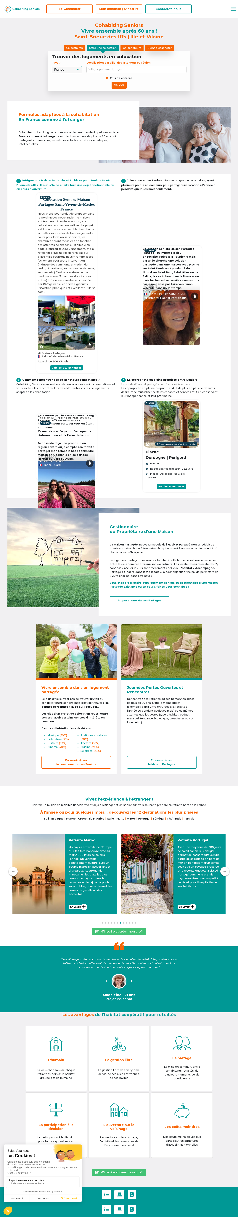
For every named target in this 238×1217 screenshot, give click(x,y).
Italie (110, 818)
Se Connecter (70, 9)
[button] (64, 874)
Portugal (144, 818)
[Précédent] (13, 871)
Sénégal (158, 818)
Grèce (82, 818)
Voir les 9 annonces (171, 486)
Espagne (57, 818)
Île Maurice (96, 818)
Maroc (131, 818)
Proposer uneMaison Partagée (140, 600)
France (71, 818)
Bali (46, 818)
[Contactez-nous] (132, 1194)
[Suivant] (224, 871)
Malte (120, 818)
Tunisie (189, 818)
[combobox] (137, 69)
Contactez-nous (168, 9)
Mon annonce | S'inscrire (119, 9)
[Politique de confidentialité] (119, 1194)
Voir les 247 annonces (66, 367)
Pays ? (56, 62)
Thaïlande (174, 818)
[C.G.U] (106, 1194)
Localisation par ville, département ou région (118, 62)
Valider (119, 85)
